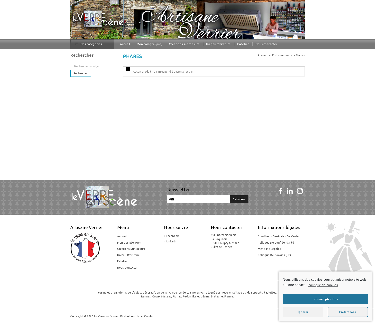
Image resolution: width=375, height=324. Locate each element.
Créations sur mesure (184, 44)
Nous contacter (266, 44)
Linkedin (171, 241)
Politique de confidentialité (276, 242)
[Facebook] (281, 191)
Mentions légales (269, 248)
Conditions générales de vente (278, 236)
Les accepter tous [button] (325, 299)
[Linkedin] (290, 191)
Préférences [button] (347, 311)
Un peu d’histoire (218, 44)
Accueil (125, 44)
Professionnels (282, 55)
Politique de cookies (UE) (274, 255)
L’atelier (243, 44)
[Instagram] (300, 191)
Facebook (172, 236)
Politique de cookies (323, 285)
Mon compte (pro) (149, 44)
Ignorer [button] (303, 311)
